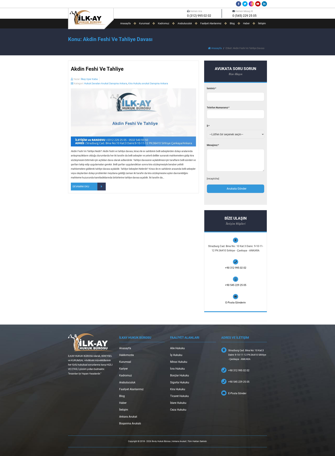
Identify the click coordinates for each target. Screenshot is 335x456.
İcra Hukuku (177, 368)
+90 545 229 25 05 (235, 285)
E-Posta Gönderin (235, 302)
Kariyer (123, 368)
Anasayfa (125, 23)
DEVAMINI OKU (81, 186)
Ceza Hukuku (178, 409)
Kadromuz (163, 23)
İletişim (262, 23)
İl (208, 125)
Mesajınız (213, 145)
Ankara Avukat (128, 416)
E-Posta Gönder (237, 393)
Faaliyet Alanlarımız (210, 23)
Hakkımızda (126, 355)
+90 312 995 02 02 (235, 267)
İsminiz (211, 88)
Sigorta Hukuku (179, 382)
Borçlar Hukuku (179, 375)
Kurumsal (144, 23)
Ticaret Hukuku (179, 396)
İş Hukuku (176, 355)
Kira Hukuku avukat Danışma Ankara (148, 83)
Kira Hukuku (177, 389)
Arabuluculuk (185, 23)
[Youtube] (257, 3)
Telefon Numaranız (218, 107)
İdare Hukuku (178, 402)
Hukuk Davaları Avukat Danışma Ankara (105, 83)
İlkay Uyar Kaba (89, 79)
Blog (232, 23)
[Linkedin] (264, 3)
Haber (246, 23)
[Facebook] (238, 3)
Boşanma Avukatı (130, 423)
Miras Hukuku (178, 361)
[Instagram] (251, 3)
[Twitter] (245, 3)
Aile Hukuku (177, 348)
